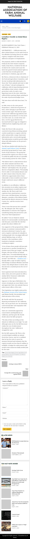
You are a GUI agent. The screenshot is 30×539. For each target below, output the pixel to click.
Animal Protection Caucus (7, 354)
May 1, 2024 (16, 444)
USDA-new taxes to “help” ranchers (6, 526)
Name (5, 407)
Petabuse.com (22, 258)
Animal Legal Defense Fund (10, 148)
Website (5, 418)
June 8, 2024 (16, 516)
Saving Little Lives (6, 471)
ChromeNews (21, 535)
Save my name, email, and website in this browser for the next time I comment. (15, 425)
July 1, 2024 (15, 506)
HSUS (9, 34)
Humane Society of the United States (15, 292)
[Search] (25, 21)
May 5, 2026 (16, 472)
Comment (6, 388)
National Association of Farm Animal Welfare (15, 11)
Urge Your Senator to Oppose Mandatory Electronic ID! (6, 493)
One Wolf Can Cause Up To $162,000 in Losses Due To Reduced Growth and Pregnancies (6, 482)
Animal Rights (4, 34)
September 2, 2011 (17, 454)
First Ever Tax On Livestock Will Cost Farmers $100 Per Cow (6, 504)
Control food (6, 515)
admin (4, 41)
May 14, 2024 (16, 528)
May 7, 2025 (15, 485)
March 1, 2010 (11, 41)
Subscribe (28, 21)
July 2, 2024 (16, 495)
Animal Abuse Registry (9, 352)
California (23, 354)
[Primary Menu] (1, 21)
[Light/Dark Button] (21, 21)
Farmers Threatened (6, 454)
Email (4, 413)
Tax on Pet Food (9, 356)
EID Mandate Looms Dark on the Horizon (6, 443)
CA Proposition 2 (16, 354)
